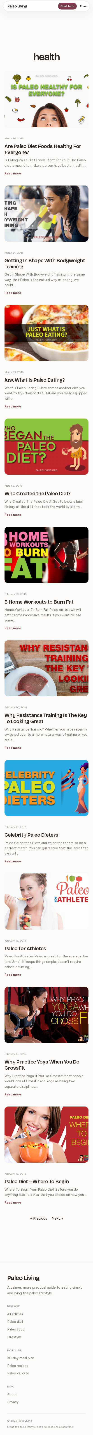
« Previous (38, 1218)
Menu (83, 6)
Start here (67, 6)
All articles (15, 1314)
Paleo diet (15, 1322)
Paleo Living (17, 6)
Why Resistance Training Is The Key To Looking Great (46, 718)
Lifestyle (14, 1337)
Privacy (13, 1402)
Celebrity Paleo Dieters (31, 835)
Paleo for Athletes (25, 949)
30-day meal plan (20, 1358)
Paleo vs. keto (18, 1373)
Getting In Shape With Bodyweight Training (45, 264)
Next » (57, 1218)
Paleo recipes (17, 1366)
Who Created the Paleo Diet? (37, 494)
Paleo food (16, 1329)
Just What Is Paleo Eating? (35, 380)
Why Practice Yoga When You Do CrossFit (42, 1065)
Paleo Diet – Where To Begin (37, 1182)
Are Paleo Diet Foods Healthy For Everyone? (43, 149)
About (12, 1394)
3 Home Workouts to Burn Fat (39, 602)
